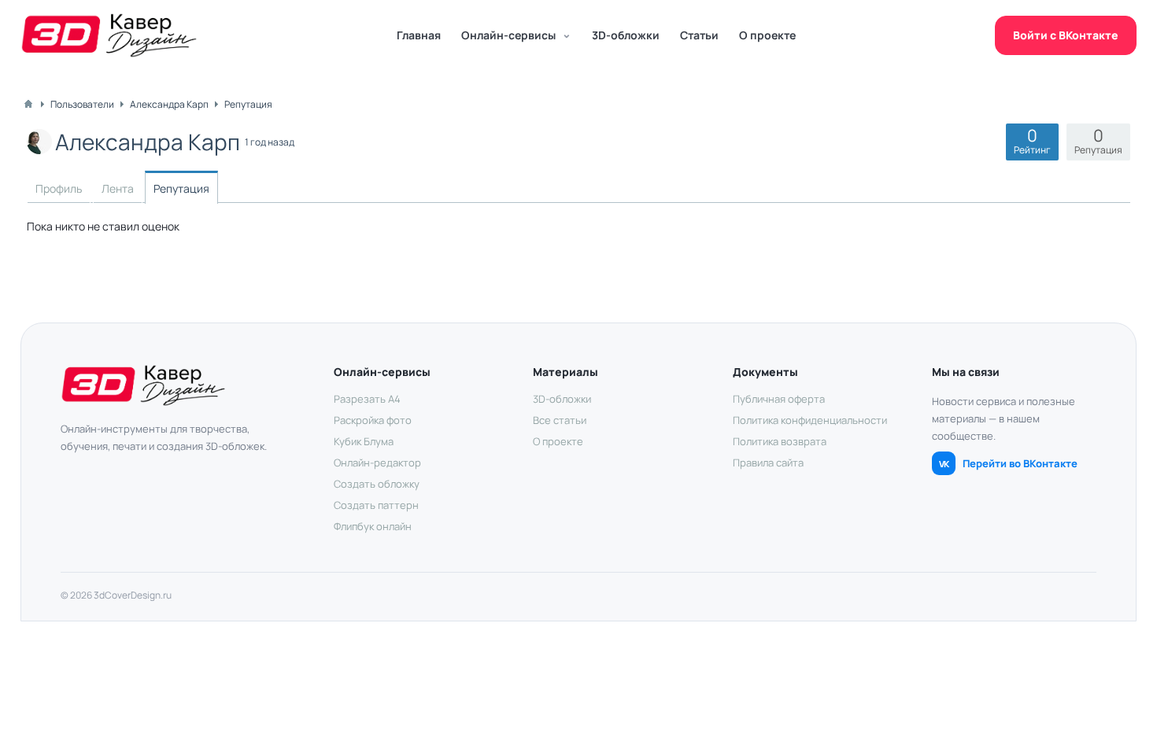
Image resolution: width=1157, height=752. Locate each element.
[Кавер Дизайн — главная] (109, 35)
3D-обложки (626, 35)
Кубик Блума (364, 441)
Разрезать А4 (367, 399)
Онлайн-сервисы (508, 35)
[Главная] (28, 103)
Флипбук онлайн (373, 526)
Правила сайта (768, 462)
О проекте (767, 35)
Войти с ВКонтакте (1065, 35)
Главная (419, 35)
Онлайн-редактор (377, 462)
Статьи (699, 35)
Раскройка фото (373, 420)
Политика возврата (779, 441)
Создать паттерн (376, 505)
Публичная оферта (779, 399)
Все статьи (559, 420)
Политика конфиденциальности (810, 420)
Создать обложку (377, 484)
